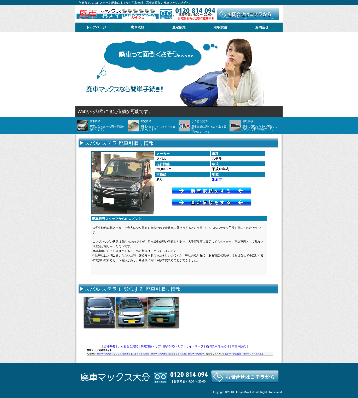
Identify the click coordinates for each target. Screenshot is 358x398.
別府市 (217, 179)
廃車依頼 (137, 27)
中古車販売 (239, 346)
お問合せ (261, 27)
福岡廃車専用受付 (217, 346)
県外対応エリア (173, 346)
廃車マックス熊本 (196, 354)
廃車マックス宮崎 (233, 354)
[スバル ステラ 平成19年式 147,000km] (163, 312)
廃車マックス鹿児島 (252, 354)
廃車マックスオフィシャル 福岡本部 (114, 354)
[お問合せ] (178, 388)
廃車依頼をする (211, 190)
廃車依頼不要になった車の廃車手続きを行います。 (107, 125)
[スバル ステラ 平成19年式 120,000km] (131, 312)
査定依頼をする (211, 202)
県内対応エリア (150, 346)
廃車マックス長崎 (177, 354)
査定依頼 (179, 27)
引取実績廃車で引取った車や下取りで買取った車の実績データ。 (259, 125)
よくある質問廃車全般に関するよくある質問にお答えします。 (208, 126)
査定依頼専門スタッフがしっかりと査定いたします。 (157, 125)
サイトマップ (194, 346)
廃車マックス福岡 (140, 354)
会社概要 (109, 346)
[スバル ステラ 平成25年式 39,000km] (99, 312)
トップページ (96, 27)
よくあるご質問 (128, 346)
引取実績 (220, 27)
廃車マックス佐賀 (159, 354)
